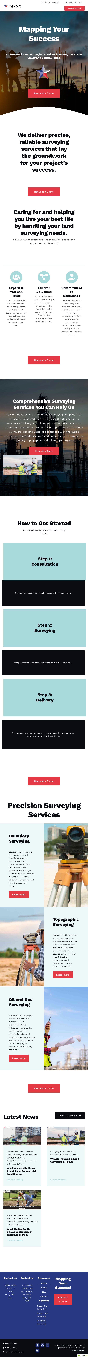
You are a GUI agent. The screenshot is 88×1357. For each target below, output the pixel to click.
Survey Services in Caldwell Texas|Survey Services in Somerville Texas (19, 1218)
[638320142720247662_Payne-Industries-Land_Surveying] (66, 1127)
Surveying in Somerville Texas (63, 1155)
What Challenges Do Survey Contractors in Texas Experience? (19, 1231)
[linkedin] (37, 1350)
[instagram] (42, 1345)
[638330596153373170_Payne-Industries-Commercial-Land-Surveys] (22, 1127)
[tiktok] (48, 1345)
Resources (63, 1348)
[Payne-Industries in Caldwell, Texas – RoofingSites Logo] (12, 4)
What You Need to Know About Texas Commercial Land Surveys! (21, 1171)
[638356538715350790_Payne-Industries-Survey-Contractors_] (22, 1191)
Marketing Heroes (78, 1350)
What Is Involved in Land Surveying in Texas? (64, 1160)
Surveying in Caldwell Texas (62, 1151)
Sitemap (71, 1348)
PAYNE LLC (65, 1345)
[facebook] (37, 1345)
